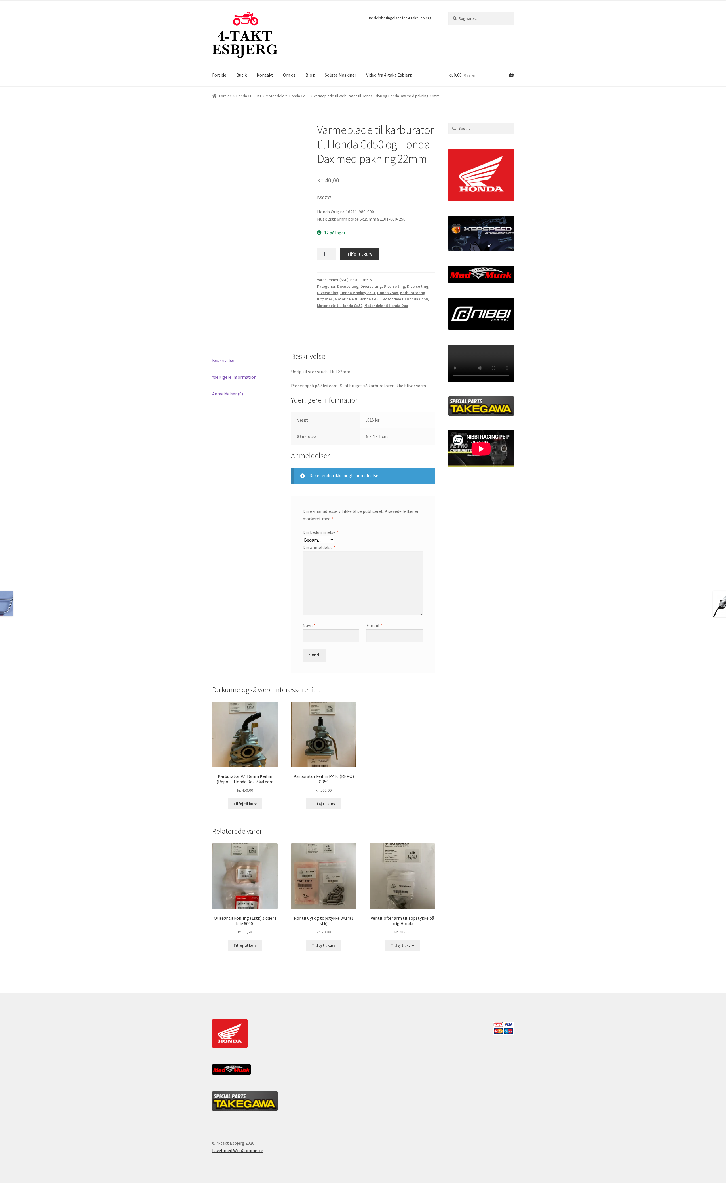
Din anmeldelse (319, 547)
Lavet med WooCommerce (237, 1150)
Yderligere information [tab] (234, 377)
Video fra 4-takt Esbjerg (389, 75)
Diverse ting (347, 286)
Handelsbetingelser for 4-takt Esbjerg (400, 17)
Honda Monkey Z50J (357, 292)
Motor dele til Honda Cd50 (287, 95)
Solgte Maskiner (340, 75)
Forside (219, 75)
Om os (289, 75)
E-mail (374, 625)
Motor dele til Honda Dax (386, 305)
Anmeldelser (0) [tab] (227, 394)
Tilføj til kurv (359, 254)
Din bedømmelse (320, 532)
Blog (310, 75)
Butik (241, 75)
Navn (309, 625)
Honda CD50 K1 (248, 95)
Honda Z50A (387, 292)
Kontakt (265, 75)
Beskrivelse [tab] (223, 360)
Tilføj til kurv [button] (245, 803)
